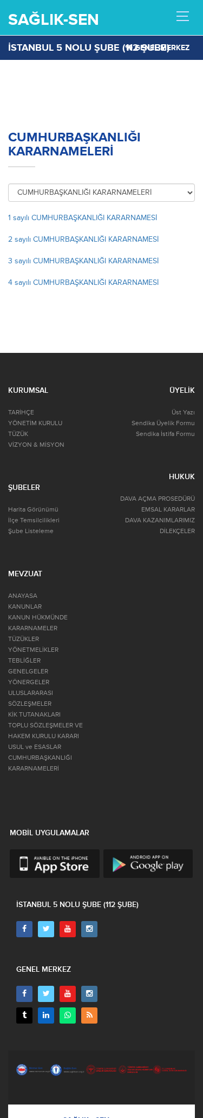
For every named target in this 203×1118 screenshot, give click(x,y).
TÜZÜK (18, 434)
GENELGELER (28, 671)
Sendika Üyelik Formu (163, 423)
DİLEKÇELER (177, 531)
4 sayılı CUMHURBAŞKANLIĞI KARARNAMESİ (83, 282)
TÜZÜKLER (23, 639)
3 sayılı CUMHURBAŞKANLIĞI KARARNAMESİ (83, 260)
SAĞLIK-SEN (53, 20)
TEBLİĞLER (24, 661)
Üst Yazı (183, 412)
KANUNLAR (25, 607)
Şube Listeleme (31, 531)
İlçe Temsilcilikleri (34, 520)
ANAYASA (22, 596)
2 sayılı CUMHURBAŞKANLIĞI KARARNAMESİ (83, 239)
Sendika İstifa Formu (165, 434)
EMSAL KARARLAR (168, 510)
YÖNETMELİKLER (33, 650)
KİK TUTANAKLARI (34, 715)
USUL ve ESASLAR (34, 747)
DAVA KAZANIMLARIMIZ (160, 520)
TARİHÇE (21, 412)
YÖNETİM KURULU (35, 423)
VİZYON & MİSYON (36, 445)
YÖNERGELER (28, 682)
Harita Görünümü (33, 510)
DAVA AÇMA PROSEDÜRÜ (157, 499)
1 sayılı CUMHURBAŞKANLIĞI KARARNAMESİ (82, 217)
